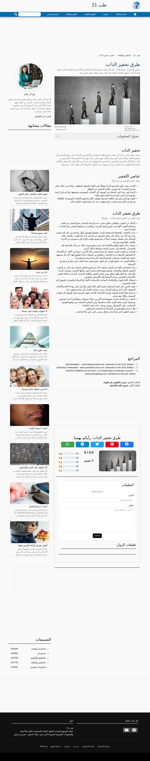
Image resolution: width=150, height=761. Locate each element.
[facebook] (134, 730)
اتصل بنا (67, 746)
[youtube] (126, 730)
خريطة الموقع (56, 746)
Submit (97, 536)
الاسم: (131, 495)
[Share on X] (97, 444)
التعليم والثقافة (71, 14)
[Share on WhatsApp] (67, 444)
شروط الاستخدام (104, 746)
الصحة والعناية (121, 14)
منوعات (106, 14)
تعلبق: (131, 505)
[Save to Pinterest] (112, 444)
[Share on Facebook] (126, 444)
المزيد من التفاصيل (42, 116)
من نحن (76, 746)
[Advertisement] (75, 34)
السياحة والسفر (53, 14)
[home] (135, 14)
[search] (16, 14)
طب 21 (136, 55)
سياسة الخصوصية (88, 746)
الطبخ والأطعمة (90, 14)
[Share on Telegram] (82, 444)
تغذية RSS (44, 746)
